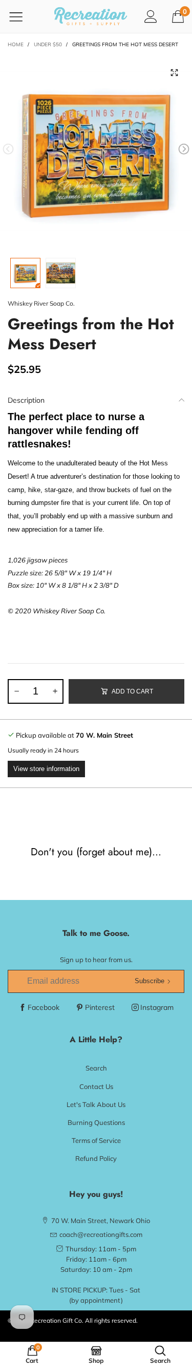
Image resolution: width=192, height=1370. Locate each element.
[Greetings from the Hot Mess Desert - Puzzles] (96, 151)
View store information (46, 769)
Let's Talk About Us (96, 1104)
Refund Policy (96, 1158)
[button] (8, 149)
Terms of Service (96, 1140)
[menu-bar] (22, 16)
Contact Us (96, 1086)
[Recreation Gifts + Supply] (91, 16)
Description (26, 400)
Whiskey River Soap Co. (41, 303)
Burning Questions (96, 1122)
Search (96, 1068)
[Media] (174, 73)
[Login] (150, 16)
